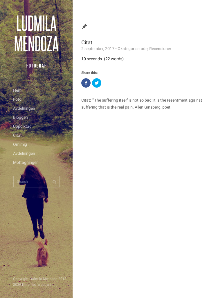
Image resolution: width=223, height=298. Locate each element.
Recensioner (160, 48)
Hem (17, 90)
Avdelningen (24, 108)
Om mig (20, 144)
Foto (17, 99)
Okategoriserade (133, 48)
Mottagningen (26, 162)
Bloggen (20, 117)
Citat (17, 135)
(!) (53, 285)
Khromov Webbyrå (36, 285)
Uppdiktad (22, 126)
